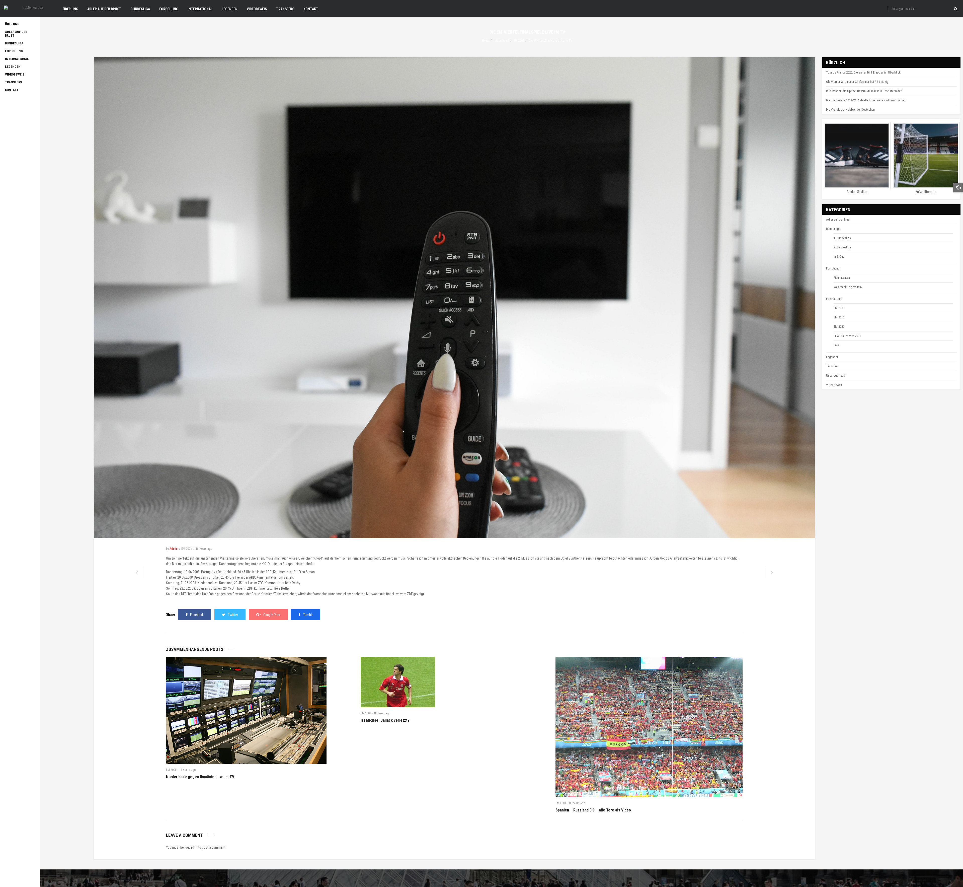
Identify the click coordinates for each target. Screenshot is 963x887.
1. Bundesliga (842, 238)
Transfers (832, 366)
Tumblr (308, 615)
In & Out (839, 256)
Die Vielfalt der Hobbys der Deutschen (850, 109)
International (501, 40)
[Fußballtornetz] (925, 155)
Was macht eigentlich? (848, 287)
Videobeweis (834, 385)
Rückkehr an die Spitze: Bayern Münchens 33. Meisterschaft (864, 91)
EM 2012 (839, 317)
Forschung (833, 268)
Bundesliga (833, 229)
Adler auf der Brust (838, 219)
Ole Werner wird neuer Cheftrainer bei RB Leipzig (857, 82)
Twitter (233, 615)
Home (485, 40)
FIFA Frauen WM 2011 (847, 336)
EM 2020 (839, 326)
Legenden (832, 357)
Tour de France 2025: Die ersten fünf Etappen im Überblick (863, 72)
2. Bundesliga (842, 247)
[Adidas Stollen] (857, 155)
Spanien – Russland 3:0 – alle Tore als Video (593, 810)
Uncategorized (835, 375)
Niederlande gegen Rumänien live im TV (200, 776)
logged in (191, 847)
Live (836, 345)
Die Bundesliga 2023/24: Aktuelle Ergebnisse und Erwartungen (865, 100)
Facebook (197, 615)
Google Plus (271, 615)
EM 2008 (519, 40)
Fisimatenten (842, 278)
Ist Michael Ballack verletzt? (385, 720)
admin (174, 549)
